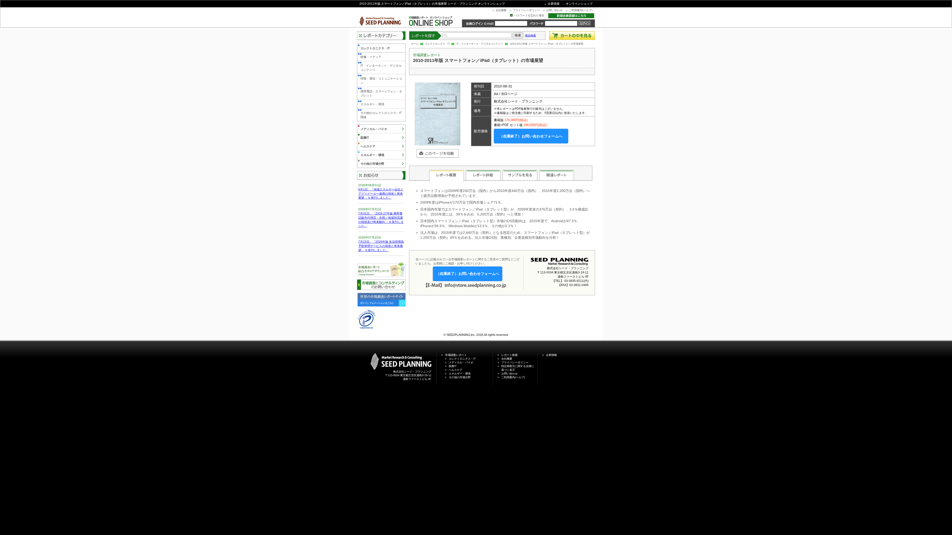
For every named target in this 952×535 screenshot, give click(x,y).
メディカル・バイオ (373, 129)
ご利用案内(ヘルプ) (581, 10)
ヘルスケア (367, 146)
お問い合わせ (554, 10)
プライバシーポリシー (526, 10)
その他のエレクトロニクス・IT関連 (381, 115)
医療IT (364, 137)
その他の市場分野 (372, 163)
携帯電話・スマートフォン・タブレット (381, 93)
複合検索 (530, 35)
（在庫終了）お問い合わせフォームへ (531, 136)
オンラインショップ (579, 3)
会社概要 (501, 10)
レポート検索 (509, 354)
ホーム (414, 43)
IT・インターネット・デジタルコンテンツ (479, 43)
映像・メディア (370, 57)
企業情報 (554, 3)
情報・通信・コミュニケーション (381, 80)
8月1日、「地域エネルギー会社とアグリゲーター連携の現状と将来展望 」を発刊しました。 (380, 194)
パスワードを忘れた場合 (529, 15)
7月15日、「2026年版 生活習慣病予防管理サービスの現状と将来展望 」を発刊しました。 (381, 246)
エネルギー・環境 (372, 104)
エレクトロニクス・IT (437, 43)
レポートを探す (425, 35)
